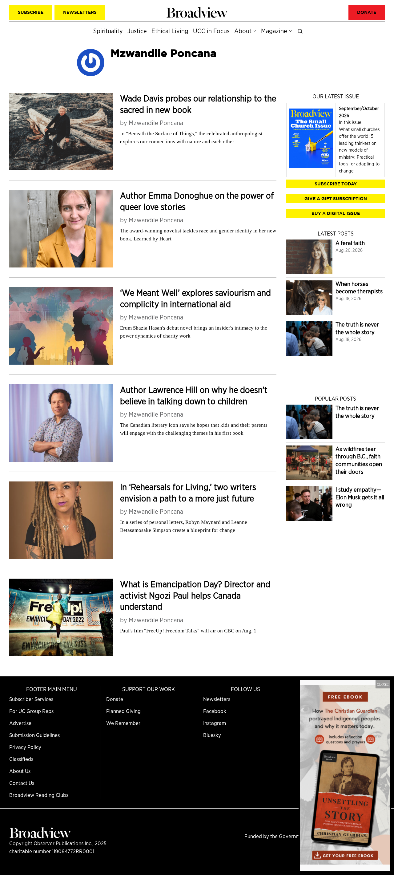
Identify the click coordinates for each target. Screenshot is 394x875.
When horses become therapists (359, 287)
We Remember (123, 723)
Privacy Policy (25, 747)
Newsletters (216, 699)
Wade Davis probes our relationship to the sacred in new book (198, 104)
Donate (114, 699)
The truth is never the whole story (357, 328)
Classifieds (21, 759)
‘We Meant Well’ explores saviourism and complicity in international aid (195, 298)
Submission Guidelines (34, 735)
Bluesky (212, 735)
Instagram (214, 723)
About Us (19, 771)
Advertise (20, 723)
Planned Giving (123, 711)
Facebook (214, 711)
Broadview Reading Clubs (38, 795)
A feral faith (350, 243)
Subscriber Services (31, 699)
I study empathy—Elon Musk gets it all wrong (360, 497)
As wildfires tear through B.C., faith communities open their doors (359, 460)
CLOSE (382, 684)
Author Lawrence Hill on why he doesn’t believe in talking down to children (193, 395)
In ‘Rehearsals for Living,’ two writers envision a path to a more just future (188, 493)
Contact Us (21, 783)
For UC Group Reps (31, 711)
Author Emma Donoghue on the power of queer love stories (197, 201)
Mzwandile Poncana (156, 123)
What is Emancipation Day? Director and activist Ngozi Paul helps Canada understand (195, 595)
